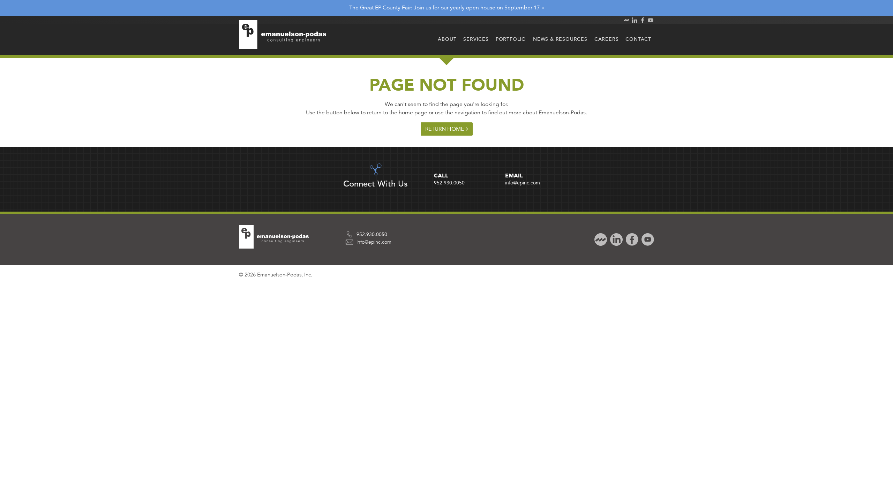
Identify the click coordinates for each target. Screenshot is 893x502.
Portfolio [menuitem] (511, 39)
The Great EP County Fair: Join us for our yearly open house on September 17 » (446, 7)
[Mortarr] (600, 239)
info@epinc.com (522, 183)
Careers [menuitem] (606, 39)
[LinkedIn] (615, 239)
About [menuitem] (447, 39)
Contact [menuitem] (638, 39)
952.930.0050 (449, 183)
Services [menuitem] (475, 39)
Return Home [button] (444, 129)
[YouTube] (647, 239)
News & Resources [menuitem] (560, 39)
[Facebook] (631, 239)
